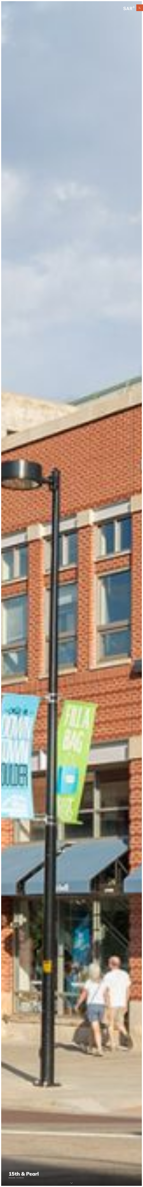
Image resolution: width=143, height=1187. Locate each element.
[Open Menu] (139, 7)
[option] (71, 593)
